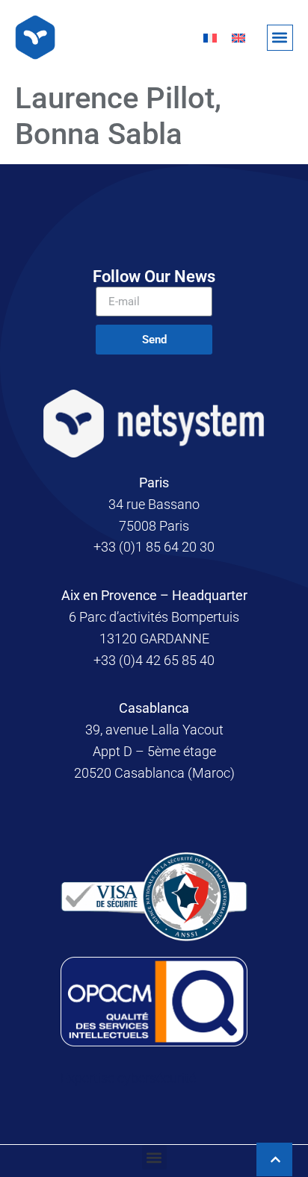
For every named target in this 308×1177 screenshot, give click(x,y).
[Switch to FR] (210, 38)
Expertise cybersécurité (128, 1078)
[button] (280, 38)
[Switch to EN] (238, 38)
